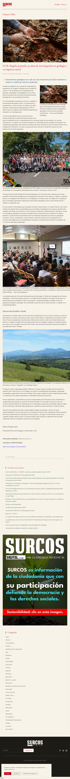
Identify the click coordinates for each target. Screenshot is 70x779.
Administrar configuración (30, 773)
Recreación (8, 708)
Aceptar (8, 773)
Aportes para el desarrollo (13, 649)
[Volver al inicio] (7, 4)
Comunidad (9, 661)
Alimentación (9, 643)
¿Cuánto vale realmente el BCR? (15, 507)
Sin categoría (9, 717)
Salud (7, 711)
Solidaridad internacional (13, 720)
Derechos (26, 74)
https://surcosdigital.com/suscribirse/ (14, 447)
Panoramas (9, 702)
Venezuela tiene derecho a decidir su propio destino (21, 528)
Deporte (8, 671)
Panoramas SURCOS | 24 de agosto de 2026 (20, 511)
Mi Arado (8, 698)
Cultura (7, 668)
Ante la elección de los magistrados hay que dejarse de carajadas (26, 525)
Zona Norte (9, 729)
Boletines (8, 655)
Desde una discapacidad (13, 504)
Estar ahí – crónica (11, 514)
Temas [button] (63, 5)
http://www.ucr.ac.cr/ (24, 439)
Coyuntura (8, 665)
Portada (57, 5)
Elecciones (8, 683)
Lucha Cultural (10, 692)
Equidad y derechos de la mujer (15, 686)
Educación (8, 677)
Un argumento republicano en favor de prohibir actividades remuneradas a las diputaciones (34, 517)
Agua (7, 637)
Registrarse (28, 750)
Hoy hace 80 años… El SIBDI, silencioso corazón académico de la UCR (27, 472)
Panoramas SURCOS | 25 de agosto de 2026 (20, 475)
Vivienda (8, 726)
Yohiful (44, 760)
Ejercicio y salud (10, 680)
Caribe (7, 658)
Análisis (8, 646)
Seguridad (8, 714)
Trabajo (7, 723)
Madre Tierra (9, 695)
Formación (8, 689)
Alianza (7, 640)
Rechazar (16, 773)
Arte (6, 652)
